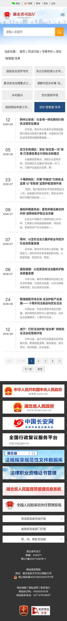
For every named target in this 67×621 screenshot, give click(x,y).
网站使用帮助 (33, 569)
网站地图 (21, 587)
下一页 (28, 369)
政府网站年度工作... (17, 107)
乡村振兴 (17, 95)
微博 (30, 3)
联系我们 (45, 587)
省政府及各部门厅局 (33, 529)
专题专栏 (47, 51)
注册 (53, 3)
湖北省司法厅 (33, 15)
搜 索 (59, 32)
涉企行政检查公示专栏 (50, 71)
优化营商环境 (50, 95)
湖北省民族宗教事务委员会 (33, 522)
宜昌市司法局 (33, 533)
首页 (22, 51)
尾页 (40, 369)
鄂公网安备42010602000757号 (35, 576)
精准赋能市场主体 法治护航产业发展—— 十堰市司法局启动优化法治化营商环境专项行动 (41, 303)
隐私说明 (33, 587)
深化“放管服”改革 (49, 107)
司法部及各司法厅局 (33, 518)
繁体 (38, 3)
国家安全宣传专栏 (17, 71)
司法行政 (33, 51)
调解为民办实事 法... (49, 83)
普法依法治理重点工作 (17, 83)
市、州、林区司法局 (33, 539)
